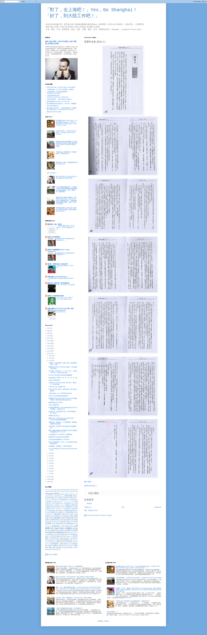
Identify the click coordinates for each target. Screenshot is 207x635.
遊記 (63, 545)
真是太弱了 (66, 538)
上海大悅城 (53, 499)
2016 (49, 341)
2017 (49, 338)
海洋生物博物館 (71, 534)
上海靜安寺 (58, 508)
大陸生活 (65, 516)
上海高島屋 (66, 508)
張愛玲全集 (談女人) (90, 485)
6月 (50, 461)
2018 (49, 336)
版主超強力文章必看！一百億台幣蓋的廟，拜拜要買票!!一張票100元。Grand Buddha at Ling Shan (62, 108)
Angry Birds (56, 490)
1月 (50, 473)
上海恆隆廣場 (72, 499)
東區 (69, 532)
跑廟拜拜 (75, 544)
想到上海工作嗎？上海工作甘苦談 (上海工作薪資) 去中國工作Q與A (66, 177)
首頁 (123, 507)
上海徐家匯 (62, 499)
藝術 (58, 542)
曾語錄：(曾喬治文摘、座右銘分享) (58, 264)
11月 (50, 358)
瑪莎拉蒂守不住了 (61, 311)
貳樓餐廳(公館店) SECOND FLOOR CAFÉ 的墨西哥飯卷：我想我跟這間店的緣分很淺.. (63, 399)
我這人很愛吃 (66, 528)
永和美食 (49, 534)
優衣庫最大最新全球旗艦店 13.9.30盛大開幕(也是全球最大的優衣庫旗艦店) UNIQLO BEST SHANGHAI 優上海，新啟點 (66, 144)
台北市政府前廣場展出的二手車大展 (59, 439)
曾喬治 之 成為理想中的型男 (56, 296)
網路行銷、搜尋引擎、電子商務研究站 (59, 283)
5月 (50, 463)
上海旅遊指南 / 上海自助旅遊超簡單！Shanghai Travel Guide (58, 92)
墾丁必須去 (70, 514)
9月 (50, 453)
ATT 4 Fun (48, 489)
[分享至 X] (93, 493)
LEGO (47, 491)
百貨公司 (55, 538)
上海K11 (70, 494)
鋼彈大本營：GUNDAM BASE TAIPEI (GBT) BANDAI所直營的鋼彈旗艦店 (61, 418)
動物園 (60, 510)
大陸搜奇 (56, 516)
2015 (49, 343)
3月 (50, 468)
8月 (50, 456)
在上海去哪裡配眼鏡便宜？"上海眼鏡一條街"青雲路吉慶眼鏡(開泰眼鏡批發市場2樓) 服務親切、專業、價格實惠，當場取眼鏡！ (66, 189)
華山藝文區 (52, 542)
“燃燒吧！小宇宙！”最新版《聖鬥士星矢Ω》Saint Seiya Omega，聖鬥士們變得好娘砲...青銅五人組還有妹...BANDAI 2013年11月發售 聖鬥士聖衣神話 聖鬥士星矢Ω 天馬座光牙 (139, 589)
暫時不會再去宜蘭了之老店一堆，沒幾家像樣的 (69, 566)
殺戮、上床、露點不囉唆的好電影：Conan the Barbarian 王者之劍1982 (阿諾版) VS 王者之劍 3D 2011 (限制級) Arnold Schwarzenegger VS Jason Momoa (78, 588)
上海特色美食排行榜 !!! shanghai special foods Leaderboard (57, 96)
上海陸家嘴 (67, 507)
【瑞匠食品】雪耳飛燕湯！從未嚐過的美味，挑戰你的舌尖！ (66, 152)
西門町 (70, 542)
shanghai (49, 494)
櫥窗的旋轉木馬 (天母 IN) (56, 402)
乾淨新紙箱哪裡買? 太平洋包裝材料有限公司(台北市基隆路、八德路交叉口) (63, 408)
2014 (49, 346)
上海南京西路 (68, 496)
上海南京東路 (56, 496)
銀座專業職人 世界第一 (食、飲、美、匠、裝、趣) (63, 377)
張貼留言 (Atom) (93, 510)
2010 (49, 476)
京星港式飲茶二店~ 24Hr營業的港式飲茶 (60, 393)
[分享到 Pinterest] (97, 493)
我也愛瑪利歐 (70, 523)
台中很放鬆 (51, 512)
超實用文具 (67, 543)
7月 (50, 458)
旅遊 (52, 530)
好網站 (47, 520)
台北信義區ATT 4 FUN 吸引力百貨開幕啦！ (61, 434)
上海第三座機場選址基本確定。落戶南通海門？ (69, 608)
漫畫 (58, 536)
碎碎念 (76, 538)
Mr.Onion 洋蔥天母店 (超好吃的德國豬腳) (60, 375)
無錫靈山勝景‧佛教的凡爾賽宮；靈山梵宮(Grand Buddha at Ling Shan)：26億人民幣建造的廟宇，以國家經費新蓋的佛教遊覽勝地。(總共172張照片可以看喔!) (66, 200)
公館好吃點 (51, 510)
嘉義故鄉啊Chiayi (59, 514)
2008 (49, 481)
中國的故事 (74, 508)
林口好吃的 (75, 532)
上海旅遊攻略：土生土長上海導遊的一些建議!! (60, 89)
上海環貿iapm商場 (69, 505)
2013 (49, 348)
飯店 (57, 549)
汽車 (56, 534)
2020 (49, 331)
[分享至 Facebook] (95, 493)
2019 (49, 333)
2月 (50, 471)
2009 (49, 479)
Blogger (106, 621)
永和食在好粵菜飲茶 (54, 380)
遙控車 (70, 545)
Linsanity (54, 491)
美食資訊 (66, 540)
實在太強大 (56, 520)
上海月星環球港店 (56, 503)
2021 (49, 328)
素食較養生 (51, 540)
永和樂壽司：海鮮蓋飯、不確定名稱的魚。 (61, 446)
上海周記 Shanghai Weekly (66, 498)
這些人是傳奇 (53, 545)
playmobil (73, 491)
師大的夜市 (67, 520)
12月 (50, 355)
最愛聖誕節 (60, 532)
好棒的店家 (70, 518)
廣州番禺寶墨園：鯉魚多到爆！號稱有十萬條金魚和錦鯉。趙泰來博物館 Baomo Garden (66, 209)
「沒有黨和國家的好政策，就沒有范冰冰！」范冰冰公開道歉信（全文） (65, 227)
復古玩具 (63, 521)
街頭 (64, 542)
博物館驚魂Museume (71, 510)
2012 (49, 351)
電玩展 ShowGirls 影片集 (54, 112)
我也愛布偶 (59, 523)
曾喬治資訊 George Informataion (57, 276)
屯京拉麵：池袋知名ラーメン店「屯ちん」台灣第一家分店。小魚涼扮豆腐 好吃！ (63, 371)
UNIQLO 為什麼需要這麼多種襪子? (59, 396)
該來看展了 (55, 544)
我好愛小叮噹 (68, 526)
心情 (71, 521)
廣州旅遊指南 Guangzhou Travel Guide (58, 101)
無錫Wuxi (69, 536)
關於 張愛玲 (88, 481)
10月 (50, 360)
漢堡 (52, 536)
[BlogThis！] (91, 493)
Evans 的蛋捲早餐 (54, 405)
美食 (57, 540)
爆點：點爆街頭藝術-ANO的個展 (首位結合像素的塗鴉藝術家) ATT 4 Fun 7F (63, 431)
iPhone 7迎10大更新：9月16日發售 (65, 284)
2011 (49, 353)
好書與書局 (57, 518)
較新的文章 (88, 507)
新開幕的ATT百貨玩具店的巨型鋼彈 (59, 437)
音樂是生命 (59, 547)
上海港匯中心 (57, 505)
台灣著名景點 (70, 512)
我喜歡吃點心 (56, 526)
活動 (62, 534)
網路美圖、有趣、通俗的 (55, 224)
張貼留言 (89, 503)
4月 (50, 466)
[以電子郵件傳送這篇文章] (89, 493)
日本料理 (61, 530)
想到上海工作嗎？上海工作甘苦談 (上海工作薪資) (61, 87)
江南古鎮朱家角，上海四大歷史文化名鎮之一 (60, 99)
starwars (62, 494)
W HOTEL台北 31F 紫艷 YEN (57, 387)
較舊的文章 (158, 507)
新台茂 (47, 530)
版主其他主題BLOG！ (53, 105)
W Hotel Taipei (64, 491)
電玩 (50, 547)
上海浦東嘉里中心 (68, 503)
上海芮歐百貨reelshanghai (53, 507)
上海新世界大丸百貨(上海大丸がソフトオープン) (58, 501)
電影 (76, 545)
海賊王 (47, 536)
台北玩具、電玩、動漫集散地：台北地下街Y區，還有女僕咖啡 (74, 597)
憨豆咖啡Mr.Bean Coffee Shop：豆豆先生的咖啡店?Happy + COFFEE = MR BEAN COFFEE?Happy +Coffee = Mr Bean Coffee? (66, 123)
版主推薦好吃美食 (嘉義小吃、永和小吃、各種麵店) (62, 103)
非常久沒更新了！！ (53, 173)
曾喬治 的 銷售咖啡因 (54, 237)
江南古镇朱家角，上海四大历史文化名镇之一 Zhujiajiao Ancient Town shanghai (66, 132)
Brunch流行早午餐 (69, 490)
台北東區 (60, 512)
